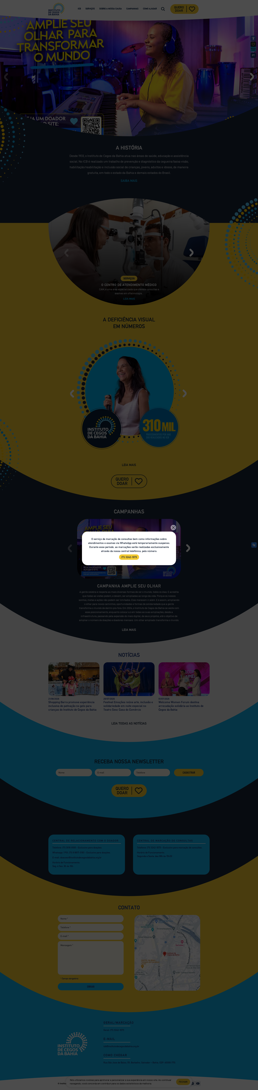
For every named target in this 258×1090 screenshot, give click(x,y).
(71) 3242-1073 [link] (129, 557)
